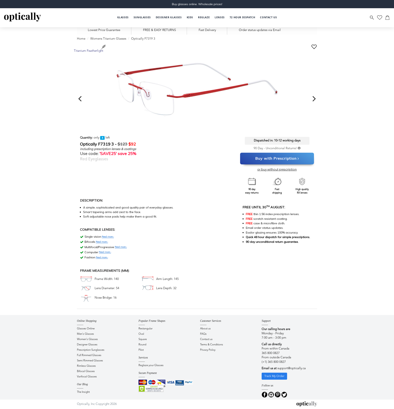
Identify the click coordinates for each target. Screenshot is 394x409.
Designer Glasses (87, 344)
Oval (141, 334)
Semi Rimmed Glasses (90, 360)
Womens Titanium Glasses (108, 38)
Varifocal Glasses (87, 376)
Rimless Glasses (86, 366)
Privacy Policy (207, 350)
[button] (190, 17)
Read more (107, 237)
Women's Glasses (87, 339)
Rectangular (145, 328)
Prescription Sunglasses (90, 350)
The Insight (83, 392)
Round (142, 344)
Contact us (206, 339)
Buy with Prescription (276, 158)
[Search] (372, 18)
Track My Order (274, 376)
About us (205, 328)
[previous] (80, 98)
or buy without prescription (277, 169)
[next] (313, 98)
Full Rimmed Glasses (89, 355)
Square (143, 339)
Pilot (141, 350)
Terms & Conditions (211, 344)
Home (81, 38)
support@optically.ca (291, 368)
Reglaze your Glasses (151, 365)
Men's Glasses (85, 334)
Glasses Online (86, 328)
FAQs (203, 334)
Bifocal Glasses (86, 371)
